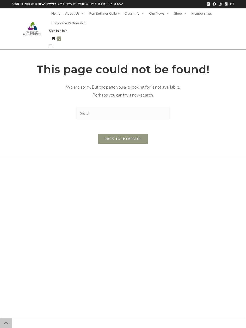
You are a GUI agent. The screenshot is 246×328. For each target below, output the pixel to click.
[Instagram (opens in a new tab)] (220, 4)
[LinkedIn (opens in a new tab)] (226, 4)
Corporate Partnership (68, 23)
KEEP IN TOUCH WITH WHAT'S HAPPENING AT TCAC (67, 4)
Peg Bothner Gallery (104, 13)
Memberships (201, 13)
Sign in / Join (58, 31)
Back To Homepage (123, 139)
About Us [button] (72, 13)
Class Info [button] (132, 13)
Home (55, 13)
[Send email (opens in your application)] (231, 4)
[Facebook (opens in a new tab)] (214, 4)
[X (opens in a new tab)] (208, 4)
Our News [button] (157, 13)
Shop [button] (178, 13)
